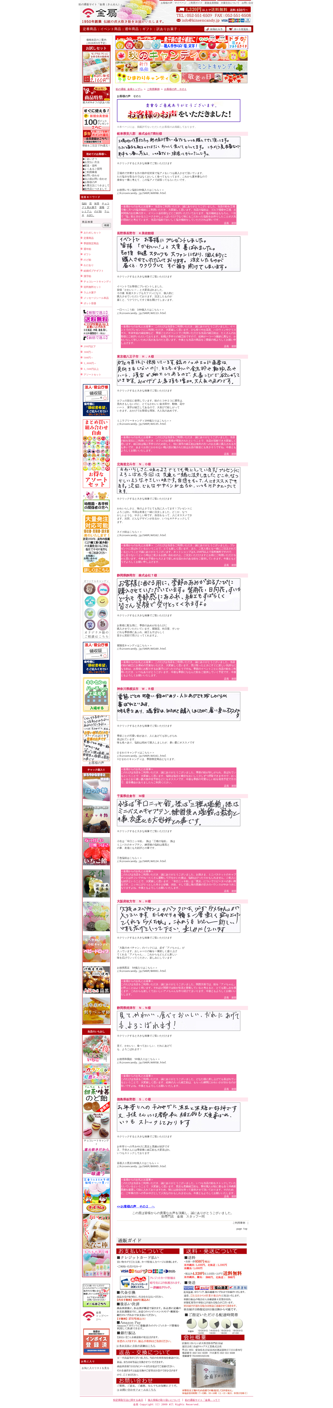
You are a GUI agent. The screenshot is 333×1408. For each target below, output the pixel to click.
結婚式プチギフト (94, 270)
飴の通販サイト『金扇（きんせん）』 (101, 4)
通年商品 (132, 29)
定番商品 (90, 29)
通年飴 (87, 249)
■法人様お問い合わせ (95, 178)
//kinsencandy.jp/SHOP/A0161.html (141, 755)
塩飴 (84, 203)
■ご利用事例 (90, 172)
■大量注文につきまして (96, 185)
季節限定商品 (91, 243)
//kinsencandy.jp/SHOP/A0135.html (141, 423)
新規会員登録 (212, 3)
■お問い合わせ (91, 175)
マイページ (180, 3)
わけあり (89, 265)
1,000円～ (90, 363)
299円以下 (90, 346)
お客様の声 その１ (175, 89)
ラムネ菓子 (90, 292)
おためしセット (92, 232)
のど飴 (98, 211)
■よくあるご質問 (92, 168)
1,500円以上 (91, 369)
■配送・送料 (90, 165)
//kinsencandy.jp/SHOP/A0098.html (141, 193)
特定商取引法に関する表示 (128, 1400)
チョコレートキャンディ (97, 281)
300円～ (88, 352)
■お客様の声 (90, 182)
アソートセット (92, 374)
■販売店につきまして (95, 188)
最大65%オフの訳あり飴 (96, 102)
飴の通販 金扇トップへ (129, 89)
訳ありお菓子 (166, 29)
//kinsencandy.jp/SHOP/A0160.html (141, 648)
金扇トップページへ (102, 1316)
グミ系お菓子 (89, 207)
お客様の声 (166, 3)
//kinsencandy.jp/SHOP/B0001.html (141, 971)
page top (241, 1228)
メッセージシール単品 (96, 297)
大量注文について (230, 3)
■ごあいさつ (90, 158)
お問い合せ (247, 3)
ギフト (147, 29)
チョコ (105, 203)
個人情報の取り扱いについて (164, 1400)
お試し (90, 215)
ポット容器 (90, 303)
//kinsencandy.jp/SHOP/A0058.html (141, 1062)
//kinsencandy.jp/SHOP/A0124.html (141, 861)
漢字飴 (87, 276)
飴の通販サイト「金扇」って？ (202, 1400)
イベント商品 (110, 29)
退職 (101, 207)
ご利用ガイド (195, 3)
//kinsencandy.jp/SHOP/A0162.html (141, 535)
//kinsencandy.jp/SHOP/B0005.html (141, 1166)
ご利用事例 (153, 89)
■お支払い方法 (91, 162)
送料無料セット (92, 286)
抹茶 (96, 203)
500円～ (88, 357)
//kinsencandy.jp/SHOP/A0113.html (141, 313)
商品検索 (87, 222)
